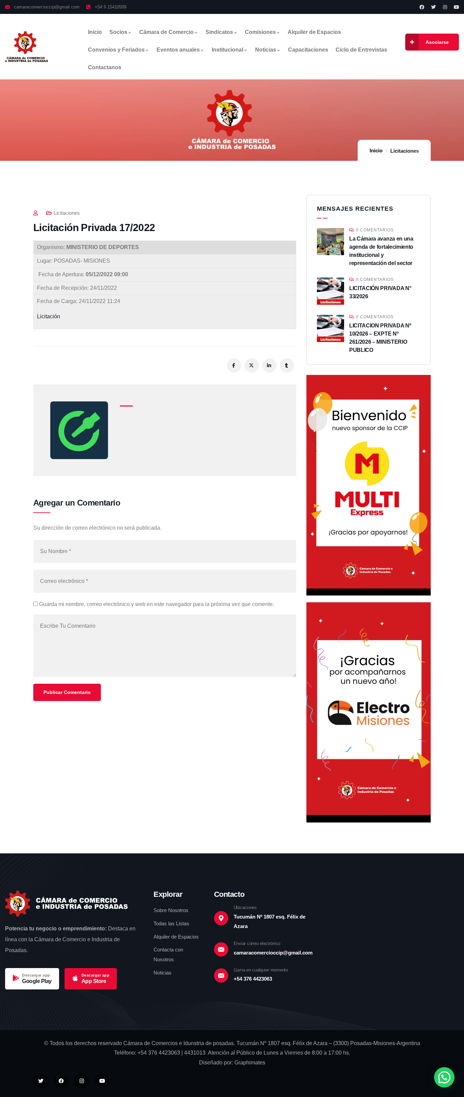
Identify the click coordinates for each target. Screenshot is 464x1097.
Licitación (48, 316)
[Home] (26, 46)
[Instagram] (445, 7)
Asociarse (437, 42)
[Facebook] (422, 7)
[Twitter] (433, 7)
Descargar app (36, 975)
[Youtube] (456, 7)
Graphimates (249, 1062)
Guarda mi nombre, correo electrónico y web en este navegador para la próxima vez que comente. (156, 604)
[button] (444, 1077)
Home (376, 151)
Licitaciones (404, 151)
